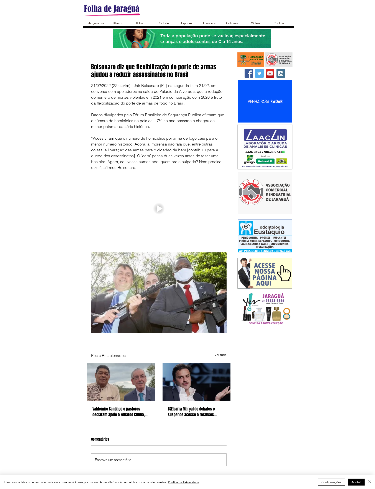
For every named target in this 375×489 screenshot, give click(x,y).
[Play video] (159, 208)
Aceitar (356, 482)
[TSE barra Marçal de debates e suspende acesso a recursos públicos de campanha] (196, 382)
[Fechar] (369, 482)
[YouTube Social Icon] (270, 73)
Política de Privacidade (183, 482)
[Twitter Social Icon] (259, 73)
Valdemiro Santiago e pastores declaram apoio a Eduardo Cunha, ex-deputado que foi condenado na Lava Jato (119, 411)
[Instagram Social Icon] (280, 73)
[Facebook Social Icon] (249, 73)
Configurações (331, 482)
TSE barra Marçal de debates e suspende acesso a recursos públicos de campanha (191, 411)
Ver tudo (221, 355)
